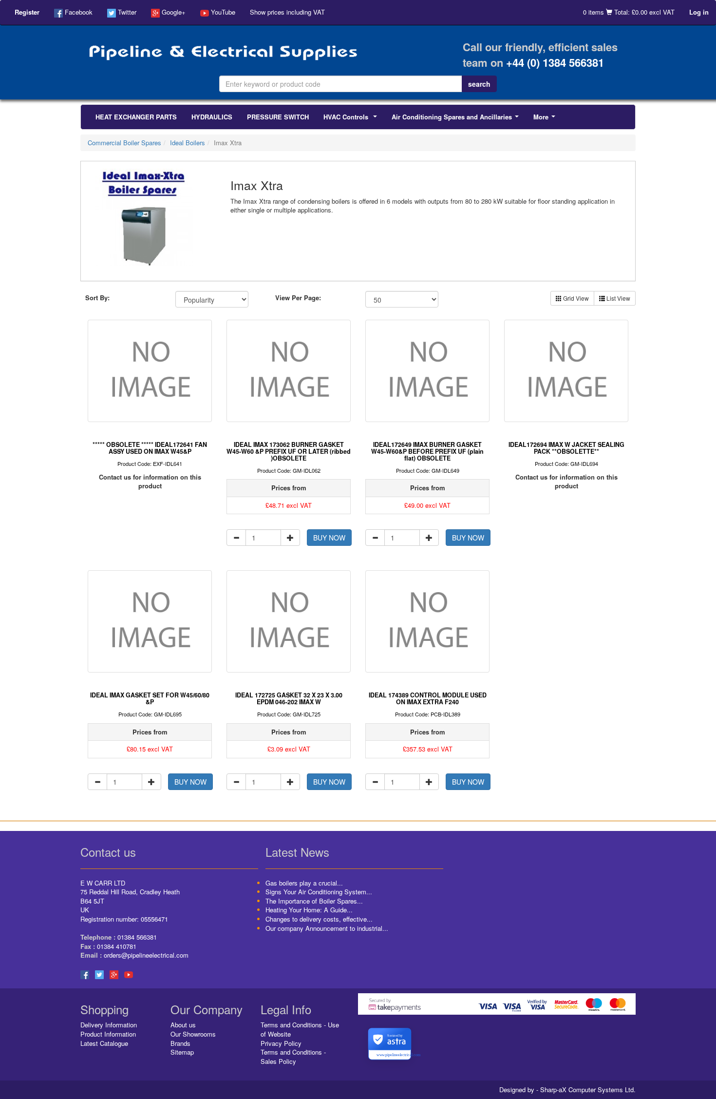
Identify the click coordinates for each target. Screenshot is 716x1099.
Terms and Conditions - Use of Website (300, 1029)
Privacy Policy (281, 1043)
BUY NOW (329, 537)
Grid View (575, 298)
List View (617, 298)
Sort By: (97, 297)
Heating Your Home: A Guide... (309, 909)
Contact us (108, 851)
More (546, 119)
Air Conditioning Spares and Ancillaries (457, 119)
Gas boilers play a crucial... (304, 882)
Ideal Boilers (187, 142)
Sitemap (182, 1052)
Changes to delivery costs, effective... (319, 919)
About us (183, 1024)
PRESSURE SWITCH (278, 116)
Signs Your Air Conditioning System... (318, 891)
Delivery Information (108, 1024)
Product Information (108, 1034)
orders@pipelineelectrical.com (146, 955)
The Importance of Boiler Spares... (314, 901)
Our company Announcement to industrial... (326, 928)
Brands (180, 1043)
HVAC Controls (352, 119)
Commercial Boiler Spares (124, 142)
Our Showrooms (193, 1034)
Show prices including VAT (287, 12)
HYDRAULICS (211, 116)
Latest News (297, 851)
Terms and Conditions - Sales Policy (293, 1056)
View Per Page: (298, 297)
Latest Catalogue (104, 1043)
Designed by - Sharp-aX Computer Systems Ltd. (567, 1089)
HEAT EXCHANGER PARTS (136, 116)
